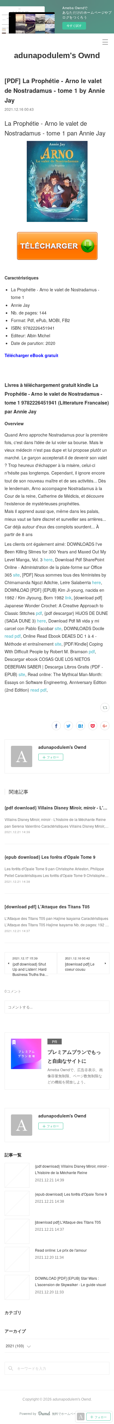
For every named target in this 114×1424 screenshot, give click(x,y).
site (16, 575)
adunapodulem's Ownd (57, 55)
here (48, 559)
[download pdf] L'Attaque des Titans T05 (47, 906)
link (68, 598)
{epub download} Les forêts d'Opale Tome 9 (50, 857)
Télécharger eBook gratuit (31, 355)
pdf (39, 613)
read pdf (13, 636)
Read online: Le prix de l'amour (61, 1250)
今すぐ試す (74, 25)
